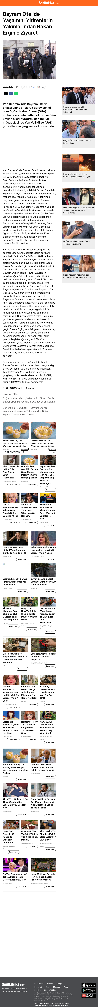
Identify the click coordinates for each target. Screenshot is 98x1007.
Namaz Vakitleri (50, 990)
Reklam (13, 991)
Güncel (50, 984)
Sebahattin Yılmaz (34, 177)
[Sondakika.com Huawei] (89, 996)
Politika (37, 990)
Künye (24, 991)
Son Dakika (39, 984)
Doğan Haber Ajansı (43, 173)
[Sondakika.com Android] (89, 990)
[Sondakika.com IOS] (89, 985)
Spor (47, 987)
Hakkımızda (6, 991)
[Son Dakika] (49, 3)
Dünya (59, 984)
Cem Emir (8, 180)
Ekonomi (38, 987)
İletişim (19, 991)
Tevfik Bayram (35, 272)
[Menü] (4, 3)
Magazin (56, 987)
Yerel (66, 987)
